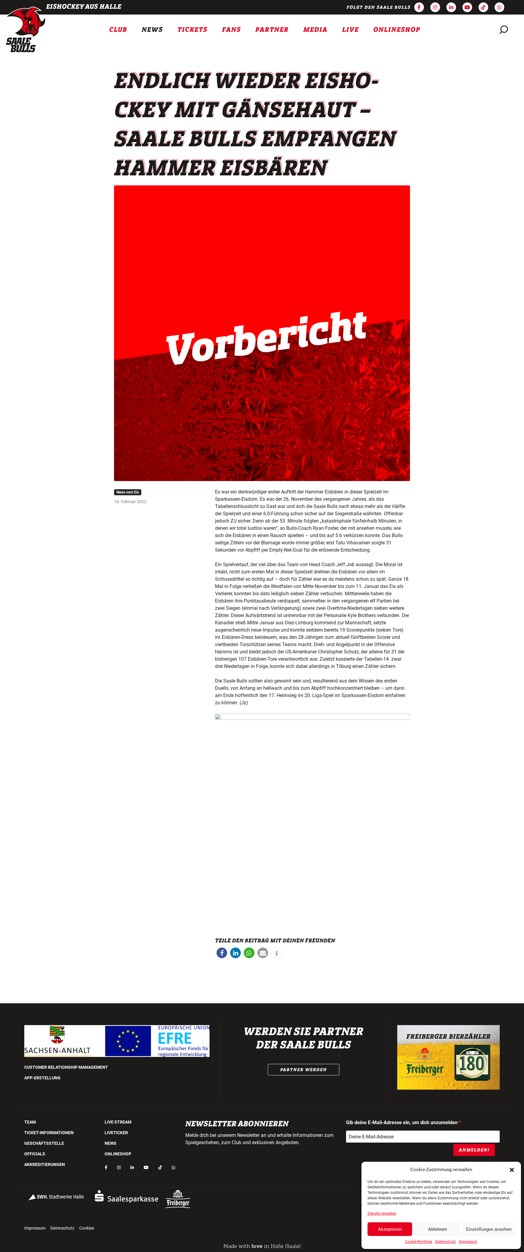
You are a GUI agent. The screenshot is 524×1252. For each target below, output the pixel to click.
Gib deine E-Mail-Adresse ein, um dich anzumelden (402, 1122)
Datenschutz (445, 1242)
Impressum (468, 1242)
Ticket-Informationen (49, 1132)
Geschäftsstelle (44, 1143)
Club (118, 29)
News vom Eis (127, 492)
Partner (272, 29)
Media (315, 29)
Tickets (192, 29)
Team (30, 1122)
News (152, 29)
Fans (231, 29)
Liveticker (116, 1132)
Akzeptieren (390, 1229)
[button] (512, 1170)
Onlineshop (396, 29)
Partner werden (303, 1069)
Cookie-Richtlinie (418, 1242)
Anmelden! (474, 1149)
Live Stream (118, 1122)
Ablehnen (437, 1229)
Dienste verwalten (382, 1213)
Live (350, 29)
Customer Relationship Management (66, 1067)
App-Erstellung (42, 1077)
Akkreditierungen (44, 1164)
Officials (34, 1153)
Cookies (86, 1228)
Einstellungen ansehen (489, 1229)
